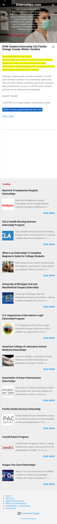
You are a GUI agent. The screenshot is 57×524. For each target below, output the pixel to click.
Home (8, 496)
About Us (10, 498)
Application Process (15, 501)
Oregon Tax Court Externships (18, 464)
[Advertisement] (28, 154)
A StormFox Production (29, 519)
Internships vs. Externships (18, 506)
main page (38, 60)
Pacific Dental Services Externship (21, 409)
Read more (49, 213)
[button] (53, 47)
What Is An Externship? (16, 503)
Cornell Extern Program (15, 436)
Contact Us (11, 508)
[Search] (53, 5)
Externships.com (28, 5)
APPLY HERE (8, 116)
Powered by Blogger (30, 513)
